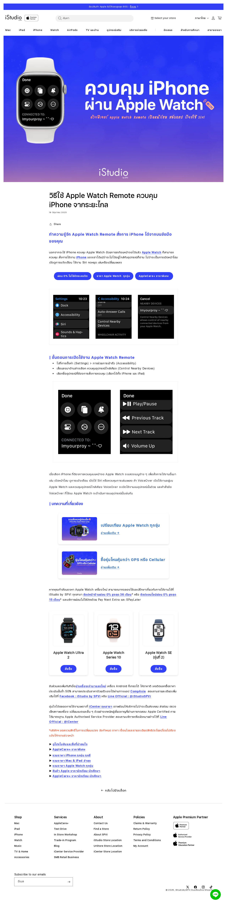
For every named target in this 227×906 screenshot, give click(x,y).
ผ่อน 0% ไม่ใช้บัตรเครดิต (72, 276)
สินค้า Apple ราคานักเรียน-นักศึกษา (76, 771)
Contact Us (101, 823)
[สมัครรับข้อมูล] (69, 881)
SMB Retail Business (66, 857)
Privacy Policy (142, 834)
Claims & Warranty (145, 823)
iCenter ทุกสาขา (100, 706)
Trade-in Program (65, 840)
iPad (17, 828)
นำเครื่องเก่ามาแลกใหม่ (91, 686)
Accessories (21, 857)
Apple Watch (151, 252)
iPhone (81, 257)
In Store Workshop (65, 834)
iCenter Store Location (108, 851)
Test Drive (60, 828)
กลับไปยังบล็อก (115, 790)
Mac (16, 823)
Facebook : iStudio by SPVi (80, 696)
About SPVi (101, 834)
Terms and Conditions (147, 840)
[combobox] (95, 18)
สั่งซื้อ (68, 669)
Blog (56, 845)
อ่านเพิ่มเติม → (110, 533)
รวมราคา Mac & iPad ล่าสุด (71, 760)
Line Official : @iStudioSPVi (129, 696)
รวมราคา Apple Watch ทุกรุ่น (72, 765)
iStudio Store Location (108, 840)
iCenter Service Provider (69, 851)
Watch (18, 840)
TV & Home (21, 851)
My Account (140, 845)
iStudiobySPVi (183, 890)
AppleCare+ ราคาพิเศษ (154, 276)
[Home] (13, 18)
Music (17, 845)
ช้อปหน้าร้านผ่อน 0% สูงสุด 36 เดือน (107, 594)
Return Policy (141, 828)
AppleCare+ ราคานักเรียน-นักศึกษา (76, 776)
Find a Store (101, 828)
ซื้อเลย (133, 6)
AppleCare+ (61, 823)
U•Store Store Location (108, 845)
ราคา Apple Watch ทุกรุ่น (113, 276)
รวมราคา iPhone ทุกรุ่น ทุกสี (71, 755)
